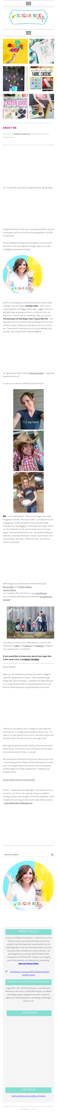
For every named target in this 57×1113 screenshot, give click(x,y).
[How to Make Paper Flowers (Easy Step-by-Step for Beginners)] (15, 51)
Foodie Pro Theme (26, 1106)
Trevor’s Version (25, 587)
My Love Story (8, 587)
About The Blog (31, 659)
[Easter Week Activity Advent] (15, 78)
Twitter (16, 645)
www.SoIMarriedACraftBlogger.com (18, 803)
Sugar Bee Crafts (28, 19)
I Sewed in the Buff (36, 373)
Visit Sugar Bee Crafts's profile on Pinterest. (28, 1096)
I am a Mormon (41, 593)
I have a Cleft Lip (9, 590)
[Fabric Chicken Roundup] (41, 78)
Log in (33, 1109)
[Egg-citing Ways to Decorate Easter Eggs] (15, 106)
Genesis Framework (45, 1106)
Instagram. (40, 645)
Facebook (27, 645)
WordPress (25, 1109)
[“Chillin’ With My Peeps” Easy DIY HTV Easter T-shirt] (41, 51)
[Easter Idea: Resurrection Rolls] (41, 106)
